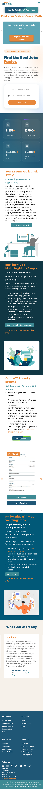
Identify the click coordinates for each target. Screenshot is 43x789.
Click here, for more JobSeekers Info (20, 331)
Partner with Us (27, 749)
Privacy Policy (32, 786)
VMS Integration (27, 752)
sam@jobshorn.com (9, 779)
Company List (7, 729)
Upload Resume (7, 726)
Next (41, 479)
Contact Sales (7, 749)
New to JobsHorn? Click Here (21, 10)
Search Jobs (6, 721)
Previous (2, 479)
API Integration (27, 755)
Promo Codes (26, 723)
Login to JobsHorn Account (19, 325)
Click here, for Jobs (21, 225)
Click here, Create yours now (21, 430)
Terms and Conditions (31, 784)
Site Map (5, 743)
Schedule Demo (7, 752)
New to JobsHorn (28, 746)
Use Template (21, 497)
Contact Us (6, 746)
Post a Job (12, 574)
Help (3, 732)
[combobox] (21, 89)
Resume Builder (21, 438)
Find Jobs (22, 102)
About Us (25, 743)
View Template (21, 503)
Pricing (24, 721)
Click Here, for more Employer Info (19, 579)
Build (21, 293)
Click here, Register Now (21, 549)
